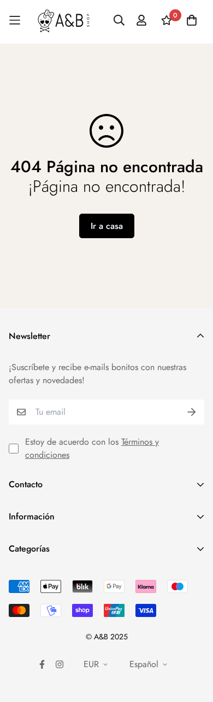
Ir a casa (107, 226)
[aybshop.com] (63, 20)
